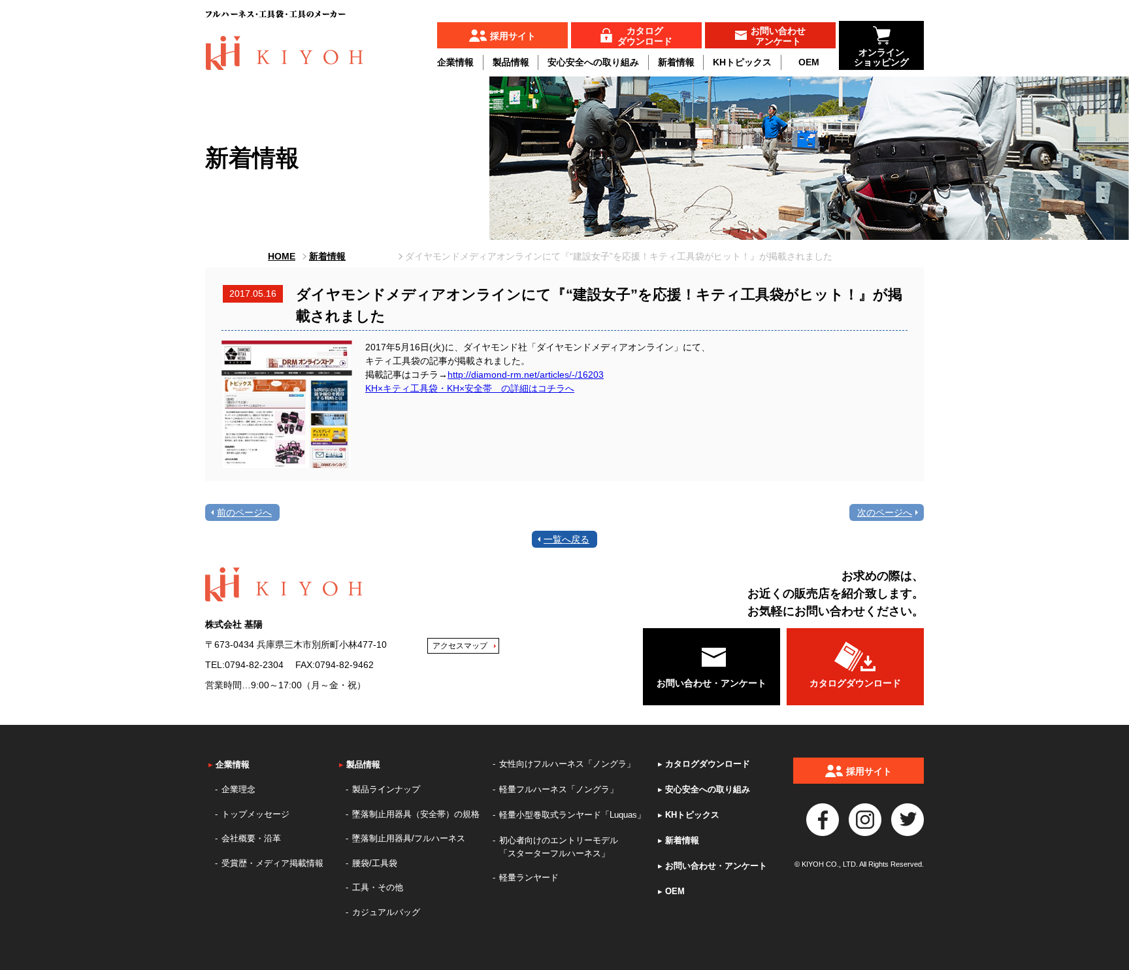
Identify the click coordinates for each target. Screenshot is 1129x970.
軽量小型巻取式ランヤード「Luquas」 (572, 815)
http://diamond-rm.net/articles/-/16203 (526, 374)
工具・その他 (377, 887)
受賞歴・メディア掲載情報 (272, 863)
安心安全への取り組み (593, 62)
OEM (808, 62)
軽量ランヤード (529, 877)
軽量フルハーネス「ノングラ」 (558, 789)
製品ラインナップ (386, 789)
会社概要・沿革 (251, 838)
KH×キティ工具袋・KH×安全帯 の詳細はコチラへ (469, 388)
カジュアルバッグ (386, 912)
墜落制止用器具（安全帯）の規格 (416, 814)
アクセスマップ (460, 645)
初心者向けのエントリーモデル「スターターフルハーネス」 (558, 846)
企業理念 (238, 789)
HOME (281, 256)
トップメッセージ (255, 814)
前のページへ (244, 512)
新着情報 (676, 62)
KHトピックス (742, 62)
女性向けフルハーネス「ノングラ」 (567, 764)
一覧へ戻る (566, 539)
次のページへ (884, 512)
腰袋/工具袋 (374, 863)
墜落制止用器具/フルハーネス (408, 838)
